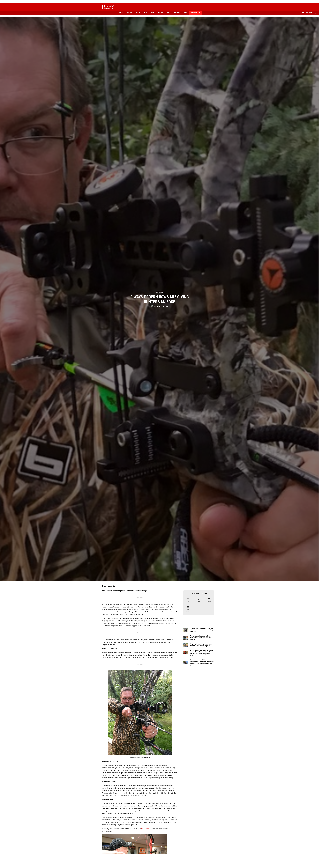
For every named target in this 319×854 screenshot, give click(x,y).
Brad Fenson (157, 306)
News (152, 13)
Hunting (129, 13)
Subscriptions (195, 13)
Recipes (160, 13)
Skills (138, 13)
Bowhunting (159, 292)
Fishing (121, 13)
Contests (177, 13)
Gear (145, 13)
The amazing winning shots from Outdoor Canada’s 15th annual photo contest (201, 637)
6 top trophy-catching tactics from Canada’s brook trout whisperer (201, 645)
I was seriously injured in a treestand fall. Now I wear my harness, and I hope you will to (202, 630)
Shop (185, 13)
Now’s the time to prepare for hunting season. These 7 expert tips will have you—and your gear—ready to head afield (201, 652)
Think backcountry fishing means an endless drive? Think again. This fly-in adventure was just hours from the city (201, 662)
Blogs (168, 13)
